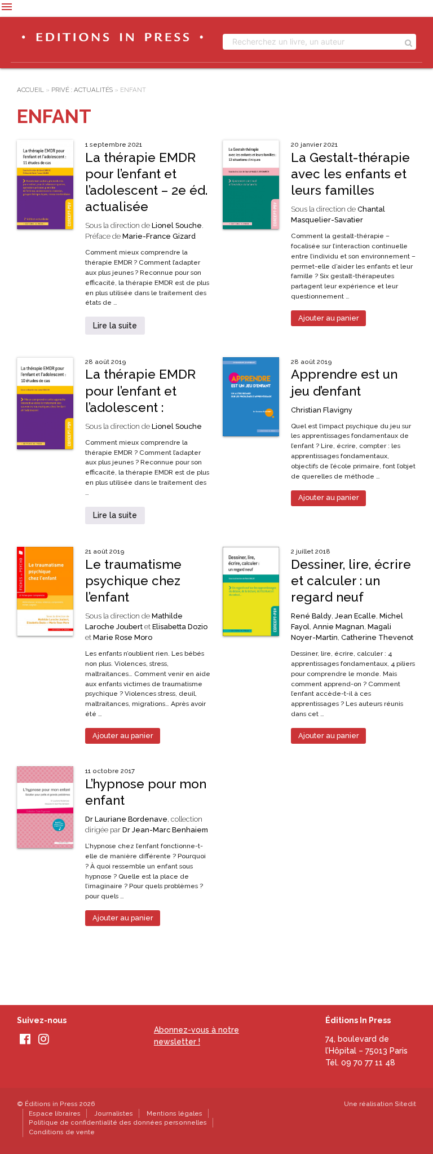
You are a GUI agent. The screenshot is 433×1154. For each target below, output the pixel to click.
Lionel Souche (177, 225)
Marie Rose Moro (122, 637)
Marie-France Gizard (159, 236)
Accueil (30, 90)
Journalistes (113, 1113)
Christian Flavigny (321, 410)
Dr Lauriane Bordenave (126, 819)
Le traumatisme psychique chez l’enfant (133, 580)
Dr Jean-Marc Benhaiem (165, 830)
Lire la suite (115, 325)
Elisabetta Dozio (179, 626)
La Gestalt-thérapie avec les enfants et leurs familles (350, 174)
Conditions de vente (62, 1132)
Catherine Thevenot (377, 637)
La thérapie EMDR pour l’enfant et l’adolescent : (140, 390)
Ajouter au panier (328, 318)
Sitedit (405, 1104)
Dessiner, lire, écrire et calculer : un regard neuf (351, 580)
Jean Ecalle (355, 616)
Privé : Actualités (82, 90)
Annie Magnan (338, 626)
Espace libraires (55, 1113)
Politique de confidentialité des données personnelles (118, 1122)
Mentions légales (174, 1113)
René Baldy (311, 616)
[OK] (408, 42)
